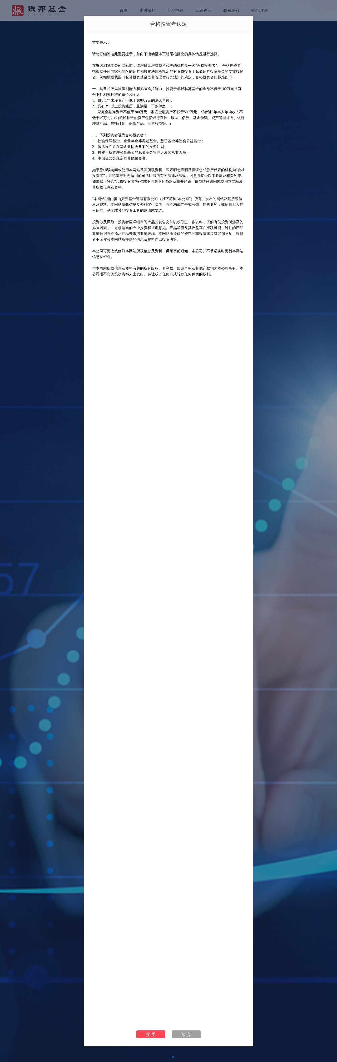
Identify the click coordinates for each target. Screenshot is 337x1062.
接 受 (151, 1034)
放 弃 (186, 1034)
